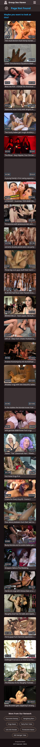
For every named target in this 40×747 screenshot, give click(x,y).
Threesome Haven (28, 730)
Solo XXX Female (11, 730)
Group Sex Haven (17, 2)
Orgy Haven (12, 724)
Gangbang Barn (28, 719)
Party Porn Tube (26, 724)
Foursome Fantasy (12, 719)
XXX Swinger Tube (20, 735)
